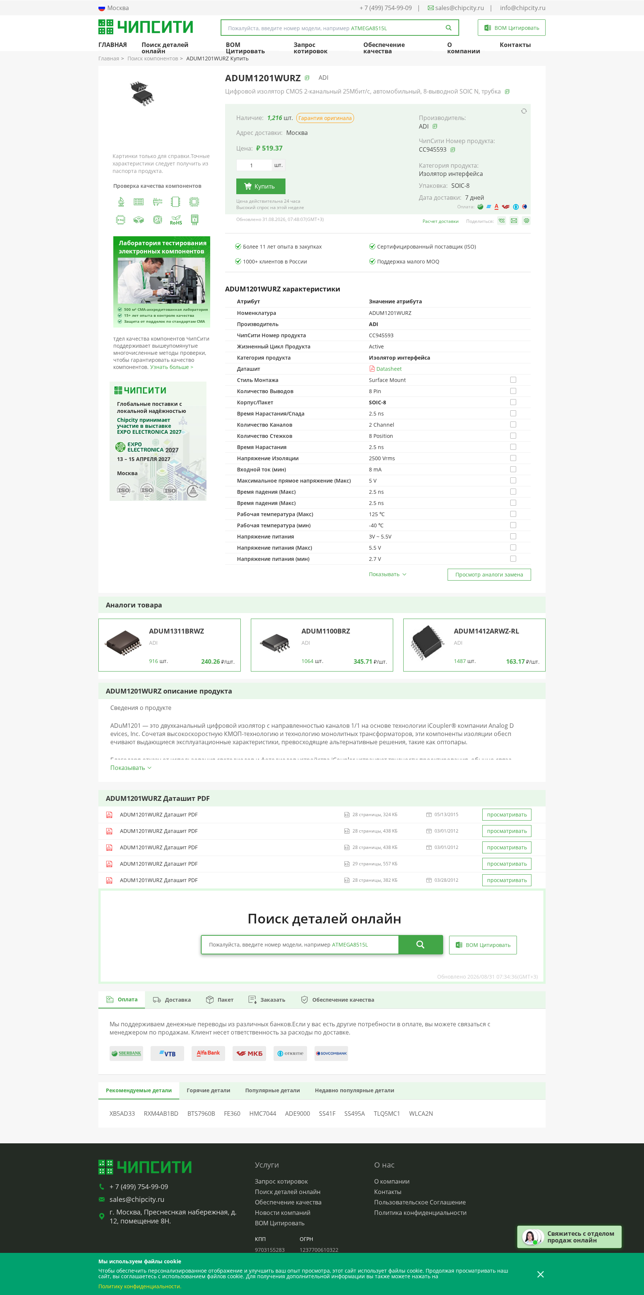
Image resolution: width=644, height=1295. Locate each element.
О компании (463, 48)
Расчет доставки (441, 221)
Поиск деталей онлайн (165, 48)
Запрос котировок (311, 48)
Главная (108, 58)
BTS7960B (201, 1113)
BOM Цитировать (245, 48)
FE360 (232, 1113)
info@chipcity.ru (523, 8)
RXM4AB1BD (161, 1113)
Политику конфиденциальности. (139, 1286)
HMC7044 (262, 1113)
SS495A (354, 1113)
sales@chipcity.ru (459, 8)
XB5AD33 (122, 1113)
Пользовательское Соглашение (420, 1202)
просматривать (507, 814)
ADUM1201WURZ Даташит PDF (159, 814)
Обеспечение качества (384, 48)
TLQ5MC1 (387, 1113)
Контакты (515, 45)
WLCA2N (421, 1113)
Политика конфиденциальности (420, 1213)
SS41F (327, 1113)
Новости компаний (282, 1213)
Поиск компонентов (152, 58)
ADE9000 (297, 1113)
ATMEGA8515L (369, 28)
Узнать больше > (171, 366)
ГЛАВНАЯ (112, 45)
